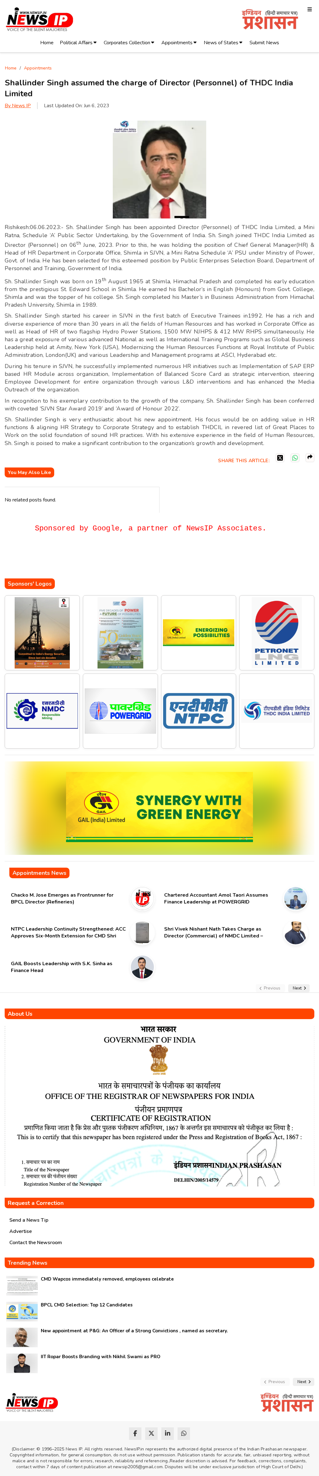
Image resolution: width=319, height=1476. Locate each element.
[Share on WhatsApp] (295, 457)
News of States (221, 42)
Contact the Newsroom (35, 1242)
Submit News (264, 42)
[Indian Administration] (270, 20)
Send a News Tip (28, 1220)
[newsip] (40, 20)
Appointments (177, 42)
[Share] (310, 457)
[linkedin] (167, 1433)
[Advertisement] (118, 560)
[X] (280, 457)
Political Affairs (76, 42)
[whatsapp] (184, 1433)
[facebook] (135, 1433)
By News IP (18, 105)
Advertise (20, 1231)
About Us (20, 1014)
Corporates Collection (127, 42)
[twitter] (151, 1433)
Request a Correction (36, 1203)
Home (47, 42)
